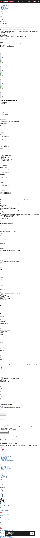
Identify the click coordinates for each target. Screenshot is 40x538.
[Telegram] (2, 489)
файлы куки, (12, 532)
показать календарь (3, 205)
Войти (30, 1)
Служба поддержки (5, 452)
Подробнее (2, 447)
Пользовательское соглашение (5, 536)
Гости (1, 15)
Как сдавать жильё (5, 466)
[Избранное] (25, 1)
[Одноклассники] (2, 490)
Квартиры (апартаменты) (6, 472)
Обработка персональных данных (6, 537)
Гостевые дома (4, 476)
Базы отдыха (4, 477)
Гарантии (3, 461)
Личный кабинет (5, 451)
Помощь (3, 469)
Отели (3, 473)
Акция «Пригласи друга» (6, 459)
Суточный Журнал (5, 462)
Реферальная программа (6, 483)
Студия (1, 260)
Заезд (1, 11)
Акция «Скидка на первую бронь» (8, 460)
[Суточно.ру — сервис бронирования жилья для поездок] (4, 1)
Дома (3, 475)
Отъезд (1, 13)
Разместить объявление (6, 467)
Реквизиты (4, 482)
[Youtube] (2, 494)
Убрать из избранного (20, 43)
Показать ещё (2, 413)
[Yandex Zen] (2, 496)
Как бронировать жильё (6, 456)
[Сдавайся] (19, 1)
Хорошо (31, 533)
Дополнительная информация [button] (5, 192)
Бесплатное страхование (6, 468)
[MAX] (2, 492)
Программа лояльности (6, 484)
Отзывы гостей (5, 457)
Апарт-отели (4, 474)
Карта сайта (2, 535)
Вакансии (4, 481)
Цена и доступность (3, 35)
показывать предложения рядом (7, 216)
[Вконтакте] (2, 493)
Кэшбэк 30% (4, 458)
